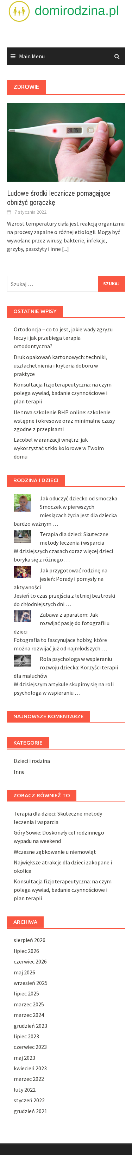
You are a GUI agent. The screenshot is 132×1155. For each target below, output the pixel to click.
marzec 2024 (29, 1014)
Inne (19, 771)
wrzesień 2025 (31, 982)
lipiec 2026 (26, 950)
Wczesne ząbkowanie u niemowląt (55, 851)
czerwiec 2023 (30, 1046)
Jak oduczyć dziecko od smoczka (78, 498)
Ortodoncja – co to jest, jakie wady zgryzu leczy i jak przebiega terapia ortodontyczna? (63, 338)
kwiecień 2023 (30, 1068)
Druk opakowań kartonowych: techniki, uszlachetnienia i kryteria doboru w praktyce (60, 365)
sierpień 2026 (29, 939)
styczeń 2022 (29, 1100)
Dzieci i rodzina (32, 760)
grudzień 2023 (30, 1025)
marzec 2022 (29, 1078)
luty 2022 (25, 1089)
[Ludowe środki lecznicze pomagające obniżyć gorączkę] (66, 141)
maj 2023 (24, 1057)
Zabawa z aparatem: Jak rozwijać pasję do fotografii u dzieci (61, 623)
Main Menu (32, 56)
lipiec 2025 (26, 993)
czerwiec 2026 (30, 961)
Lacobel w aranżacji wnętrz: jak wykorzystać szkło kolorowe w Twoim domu (59, 448)
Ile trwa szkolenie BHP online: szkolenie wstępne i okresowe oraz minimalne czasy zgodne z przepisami (64, 421)
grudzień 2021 (30, 1111)
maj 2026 (24, 972)
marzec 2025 (29, 1004)
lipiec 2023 (26, 1036)
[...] (65, 248)
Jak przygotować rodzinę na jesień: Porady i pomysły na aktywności (60, 579)
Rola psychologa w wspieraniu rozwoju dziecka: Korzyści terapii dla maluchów (66, 667)
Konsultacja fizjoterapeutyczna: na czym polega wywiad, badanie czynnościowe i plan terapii (63, 393)
